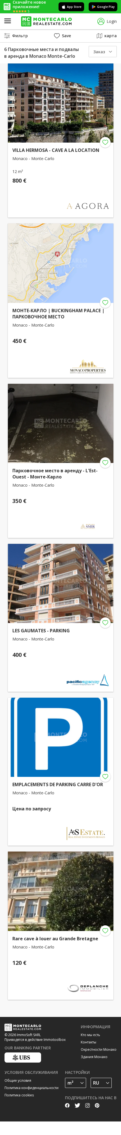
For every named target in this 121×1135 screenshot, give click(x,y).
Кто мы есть (90, 1034)
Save (66, 35)
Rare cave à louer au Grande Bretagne (55, 939)
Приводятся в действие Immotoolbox (35, 1039)
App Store (74, 7)
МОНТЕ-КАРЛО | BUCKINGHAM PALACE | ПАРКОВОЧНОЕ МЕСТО (58, 313)
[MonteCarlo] (46, 21)
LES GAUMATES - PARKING (41, 631)
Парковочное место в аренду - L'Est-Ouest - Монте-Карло (55, 473)
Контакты (88, 1042)
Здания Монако (94, 1056)
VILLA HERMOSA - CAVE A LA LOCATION (55, 150)
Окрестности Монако (98, 1049)
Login (112, 21)
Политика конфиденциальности (32, 1087)
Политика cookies (19, 1095)
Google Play (106, 7)
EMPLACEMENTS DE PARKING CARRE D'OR (57, 784)
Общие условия (18, 1080)
